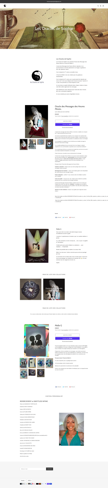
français (22, 480)
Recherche (57, 467)
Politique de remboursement (60, 471)
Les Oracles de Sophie (68, 480)
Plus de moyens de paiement (67, 127)
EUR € (29, 480)
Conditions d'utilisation (59, 469)
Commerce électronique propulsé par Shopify (80, 480)
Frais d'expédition (64, 116)
